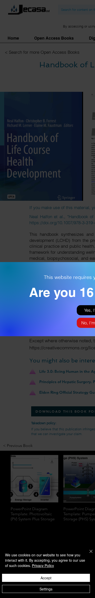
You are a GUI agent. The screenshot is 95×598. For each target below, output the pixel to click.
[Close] (88, 554)
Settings (46, 588)
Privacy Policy (43, 565)
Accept (46, 577)
